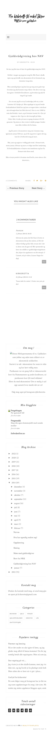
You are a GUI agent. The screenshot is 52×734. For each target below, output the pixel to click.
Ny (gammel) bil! (17, 413)
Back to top (39, 729)
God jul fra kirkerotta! (17, 677)
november (18, 490)
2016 (14, 474)
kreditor (29, 618)
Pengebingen (16, 410)
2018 (14, 466)
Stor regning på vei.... (17, 660)
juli (15, 507)
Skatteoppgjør (15, 622)
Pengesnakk (16, 420)
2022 (14, 453)
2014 (14, 482)
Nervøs (16, 532)
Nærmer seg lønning (16, 643)
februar (17, 528)
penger (30, 614)
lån (37, 618)
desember (18, 486)
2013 (14, 572)
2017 (14, 470)
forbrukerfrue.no (18, 433)
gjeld (22, 614)
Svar (44, 262)
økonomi (13, 614)
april (16, 520)
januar (16, 567)
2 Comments (11, 181)
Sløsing (17, 548)
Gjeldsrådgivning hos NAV (25, 563)
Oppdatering (19, 542)
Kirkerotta (22, 273)
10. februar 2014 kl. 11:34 (24, 277)
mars (16, 524)
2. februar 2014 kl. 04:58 (23, 234)
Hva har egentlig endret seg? (25, 537)
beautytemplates (31, 725)
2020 (14, 457)
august (17, 503)
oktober (17, 495)
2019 (14, 461)
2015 (14, 478)
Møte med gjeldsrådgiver (24, 553)
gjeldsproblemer (16, 618)
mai (15, 515)
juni (16, 511)
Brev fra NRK (19, 558)
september (18, 499)
